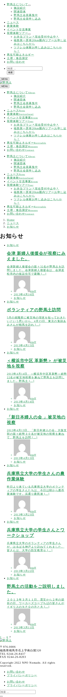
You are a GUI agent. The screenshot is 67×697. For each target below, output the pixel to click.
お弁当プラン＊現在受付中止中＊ (36, 36)
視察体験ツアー (17, 33)
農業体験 (13, 25)
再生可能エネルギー (20, 54)
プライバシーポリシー (22, 675)
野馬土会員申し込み (27, 18)
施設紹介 (20, 7)
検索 (10, 72)
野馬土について (17, 4)
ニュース (13, 22)
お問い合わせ (16, 61)
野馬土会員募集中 (26, 15)
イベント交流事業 (19, 29)
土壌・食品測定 (17, 58)
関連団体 (20, 11)
